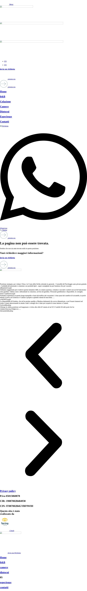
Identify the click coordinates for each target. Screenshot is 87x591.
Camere (4, 106)
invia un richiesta (7, 69)
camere (4, 567)
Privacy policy (8, 491)
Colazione (5, 101)
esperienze (5, 582)
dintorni (4, 572)
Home (3, 91)
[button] (43, 356)
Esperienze (6, 116)
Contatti (4, 121)
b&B (2, 96)
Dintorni (4, 111)
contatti (4, 587)
